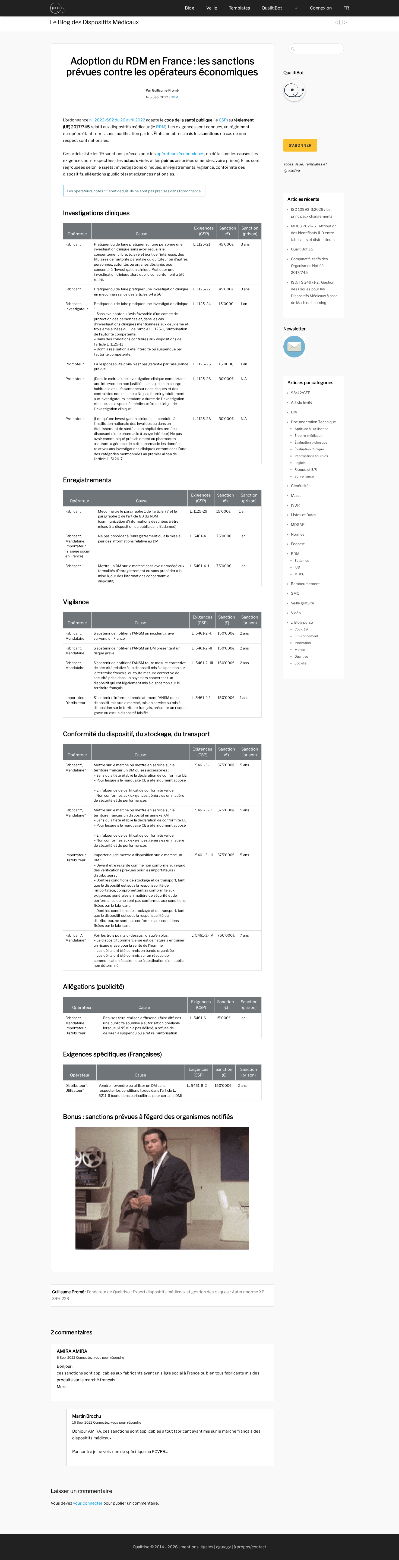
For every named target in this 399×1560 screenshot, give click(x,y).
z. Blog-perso (302, 622)
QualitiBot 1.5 (302, 249)
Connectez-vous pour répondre (100, 1357)
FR (346, 8)
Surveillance (304, 476)
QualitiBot (272, 8)
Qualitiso (301, 656)
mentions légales (196, 1547)
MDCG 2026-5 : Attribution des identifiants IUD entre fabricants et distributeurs (314, 233)
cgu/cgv (223, 1547)
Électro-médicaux (308, 436)
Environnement (306, 636)
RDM (174, 97)
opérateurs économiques (180, 153)
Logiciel (300, 463)
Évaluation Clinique (309, 449)
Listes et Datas (303, 515)
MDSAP (298, 524)
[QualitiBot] (294, 90)
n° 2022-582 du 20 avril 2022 (117, 120)
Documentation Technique (313, 422)
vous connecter (88, 1503)
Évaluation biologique (310, 442)
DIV (294, 412)
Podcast (298, 544)
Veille (211, 8)
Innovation (302, 643)
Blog (189, 8)
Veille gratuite (302, 603)
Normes (298, 534)
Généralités (301, 486)
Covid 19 (301, 629)
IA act (296, 495)
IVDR (295, 505)
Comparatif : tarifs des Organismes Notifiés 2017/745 (309, 266)
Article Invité (301, 402)
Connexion (321, 8)
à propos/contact (250, 1547)
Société (300, 663)
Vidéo (296, 613)
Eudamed (301, 560)
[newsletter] (294, 346)
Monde (299, 650)
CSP (223, 120)
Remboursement (305, 584)
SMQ (295, 593)
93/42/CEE (300, 393)
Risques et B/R (305, 469)
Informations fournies (311, 456)
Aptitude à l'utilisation (311, 429)
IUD (297, 567)
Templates (239, 8)
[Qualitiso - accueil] (58, 8)
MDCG (299, 574)
